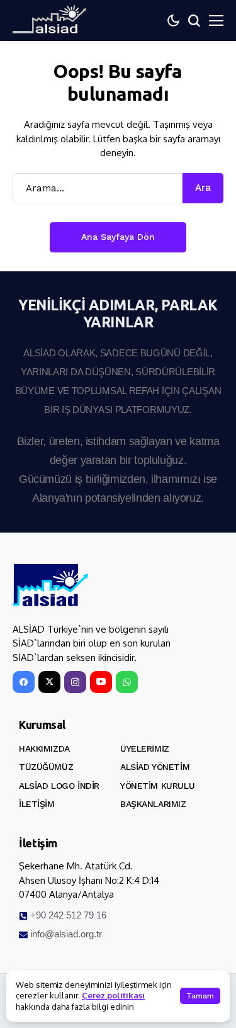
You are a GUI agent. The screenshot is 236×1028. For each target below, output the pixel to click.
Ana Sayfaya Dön (118, 237)
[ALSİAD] (50, 585)
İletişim (37, 804)
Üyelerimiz (144, 748)
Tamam (200, 995)
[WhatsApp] (127, 682)
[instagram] (75, 682)
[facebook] (24, 682)
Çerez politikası (113, 995)
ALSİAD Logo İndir (59, 786)
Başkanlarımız (153, 804)
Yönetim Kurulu (157, 786)
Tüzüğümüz (46, 767)
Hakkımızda (44, 748)
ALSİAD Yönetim (154, 767)
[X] (49, 682)
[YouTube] (101, 682)
